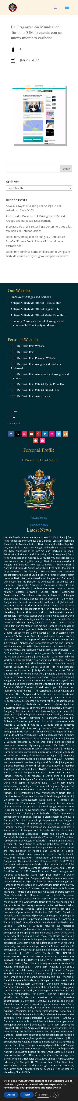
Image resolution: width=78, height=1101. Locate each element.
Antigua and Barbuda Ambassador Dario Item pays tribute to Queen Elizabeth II (39, 875)
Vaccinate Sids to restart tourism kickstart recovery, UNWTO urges (39, 747)
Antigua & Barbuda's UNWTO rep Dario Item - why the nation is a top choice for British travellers (39, 934)
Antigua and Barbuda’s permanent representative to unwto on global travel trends (39, 842)
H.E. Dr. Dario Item (22, 352)
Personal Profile (39, 450)
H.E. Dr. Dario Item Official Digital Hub (34, 390)
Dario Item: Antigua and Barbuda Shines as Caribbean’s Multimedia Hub (39, 975)
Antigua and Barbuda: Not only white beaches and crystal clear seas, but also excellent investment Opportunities (39, 682)
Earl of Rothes (64, 1069)
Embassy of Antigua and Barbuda (30, 297)
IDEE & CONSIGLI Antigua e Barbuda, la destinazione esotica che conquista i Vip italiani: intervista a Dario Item (39, 1016)
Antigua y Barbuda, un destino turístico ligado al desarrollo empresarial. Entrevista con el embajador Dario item (39, 706)
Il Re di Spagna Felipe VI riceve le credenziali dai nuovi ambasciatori (39, 808)
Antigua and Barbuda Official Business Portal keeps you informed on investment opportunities (39, 687)
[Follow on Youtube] (31, 434)
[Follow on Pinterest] (38, 434)
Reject (27, 1094)
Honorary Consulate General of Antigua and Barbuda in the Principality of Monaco (37, 323)
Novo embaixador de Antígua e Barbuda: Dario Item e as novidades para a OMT (39, 1042)
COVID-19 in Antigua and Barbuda (39, 547)
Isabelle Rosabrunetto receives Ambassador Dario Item (34, 537)
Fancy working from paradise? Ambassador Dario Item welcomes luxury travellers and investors (39, 636)
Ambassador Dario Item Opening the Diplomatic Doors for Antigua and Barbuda (39, 1026)
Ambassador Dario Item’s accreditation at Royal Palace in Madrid (39, 621)
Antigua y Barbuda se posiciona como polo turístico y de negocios (39, 753)
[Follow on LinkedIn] (45, 434)
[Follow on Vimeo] (58, 434)
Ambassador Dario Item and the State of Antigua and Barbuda (39, 617)
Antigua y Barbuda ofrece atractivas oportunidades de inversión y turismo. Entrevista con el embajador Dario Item (39, 728)
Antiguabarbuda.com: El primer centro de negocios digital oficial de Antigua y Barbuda (39, 736)
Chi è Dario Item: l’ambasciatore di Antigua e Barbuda (39, 839)
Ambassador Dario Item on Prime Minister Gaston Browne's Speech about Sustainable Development (39, 592)
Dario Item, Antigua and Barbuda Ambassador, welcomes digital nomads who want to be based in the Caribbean (39, 602)
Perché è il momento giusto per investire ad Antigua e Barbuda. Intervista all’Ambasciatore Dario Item (39, 822)
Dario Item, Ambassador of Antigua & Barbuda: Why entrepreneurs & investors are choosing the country (39, 558)
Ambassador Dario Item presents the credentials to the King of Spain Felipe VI (39, 607)
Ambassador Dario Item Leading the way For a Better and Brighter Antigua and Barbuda (39, 1031)
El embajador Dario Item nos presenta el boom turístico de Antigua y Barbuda (39, 950)
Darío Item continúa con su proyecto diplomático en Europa (39, 914)
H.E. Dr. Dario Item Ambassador (30, 396)
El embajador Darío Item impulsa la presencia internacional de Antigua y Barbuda (39, 919)
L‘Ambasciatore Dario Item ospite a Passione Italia (39, 781)
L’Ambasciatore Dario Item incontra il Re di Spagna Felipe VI (38, 796)
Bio (12, 417)
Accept (11, 1094)
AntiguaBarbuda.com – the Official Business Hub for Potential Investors (39, 672)
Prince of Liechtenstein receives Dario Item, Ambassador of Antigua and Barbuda (39, 576)
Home (14, 411)
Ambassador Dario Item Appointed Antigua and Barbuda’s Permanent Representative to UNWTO (39, 859)
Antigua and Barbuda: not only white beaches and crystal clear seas (39, 661)
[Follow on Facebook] (11, 434)
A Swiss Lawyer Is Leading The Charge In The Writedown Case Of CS (39, 1060)
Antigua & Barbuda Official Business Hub (35, 303)
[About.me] (65, 434)
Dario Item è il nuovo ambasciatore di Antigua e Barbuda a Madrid (39, 777)
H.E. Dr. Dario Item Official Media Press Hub (37, 384)
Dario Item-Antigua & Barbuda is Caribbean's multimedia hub (39, 971)
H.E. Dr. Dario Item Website (27, 346)
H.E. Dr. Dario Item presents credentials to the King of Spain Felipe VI (39, 573)
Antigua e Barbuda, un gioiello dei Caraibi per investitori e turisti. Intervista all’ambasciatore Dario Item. (39, 997)
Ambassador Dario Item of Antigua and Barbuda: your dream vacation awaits (39, 648)
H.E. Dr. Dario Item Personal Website (32, 358)
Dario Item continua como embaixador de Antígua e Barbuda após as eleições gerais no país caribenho (39, 1036)
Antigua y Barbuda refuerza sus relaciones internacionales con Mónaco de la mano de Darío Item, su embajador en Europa (39, 929)
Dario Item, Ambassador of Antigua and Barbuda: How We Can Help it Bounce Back (39, 563)
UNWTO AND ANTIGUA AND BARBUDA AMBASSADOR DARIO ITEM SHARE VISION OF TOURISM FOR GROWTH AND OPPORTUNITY (39, 956)
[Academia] (42, 440)
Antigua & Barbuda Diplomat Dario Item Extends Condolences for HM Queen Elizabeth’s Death (39, 869)
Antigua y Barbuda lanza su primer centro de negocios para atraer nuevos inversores (39, 675)
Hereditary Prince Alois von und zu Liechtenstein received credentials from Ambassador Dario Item (39, 614)
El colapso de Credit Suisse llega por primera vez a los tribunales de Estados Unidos (39, 1057)
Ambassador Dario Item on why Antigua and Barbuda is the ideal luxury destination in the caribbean (39, 903)
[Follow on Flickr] (52, 434)
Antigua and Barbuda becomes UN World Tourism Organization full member (39, 764)
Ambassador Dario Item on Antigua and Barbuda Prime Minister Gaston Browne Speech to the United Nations (39, 629)
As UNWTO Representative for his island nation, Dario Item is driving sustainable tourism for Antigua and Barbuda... (39, 963)
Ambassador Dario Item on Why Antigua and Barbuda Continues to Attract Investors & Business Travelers (39, 888)
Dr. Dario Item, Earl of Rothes (39, 460)
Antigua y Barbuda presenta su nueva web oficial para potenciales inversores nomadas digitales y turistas (39, 742)
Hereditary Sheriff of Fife (17, 1072)
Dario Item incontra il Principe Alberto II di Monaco (39, 774)
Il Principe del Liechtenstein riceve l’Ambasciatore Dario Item (39, 791)
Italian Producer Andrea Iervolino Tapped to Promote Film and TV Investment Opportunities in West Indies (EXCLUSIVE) (39, 909)
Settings (43, 1094)
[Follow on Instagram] (24, 434)
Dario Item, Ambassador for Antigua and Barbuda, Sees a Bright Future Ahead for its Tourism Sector (39, 541)
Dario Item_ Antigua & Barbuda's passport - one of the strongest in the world (39, 968)
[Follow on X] (17, 434)
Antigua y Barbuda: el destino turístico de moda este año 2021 (39, 757)
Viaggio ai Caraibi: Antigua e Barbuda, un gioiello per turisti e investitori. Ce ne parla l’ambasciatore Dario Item (39, 980)
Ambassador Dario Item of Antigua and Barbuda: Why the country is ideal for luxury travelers (39, 644)
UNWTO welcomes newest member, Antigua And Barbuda (39, 760)
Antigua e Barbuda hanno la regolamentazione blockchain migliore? (39, 825)
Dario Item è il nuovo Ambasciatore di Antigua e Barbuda (39, 770)
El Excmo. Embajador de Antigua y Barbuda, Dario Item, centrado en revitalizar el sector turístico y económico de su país (39, 701)
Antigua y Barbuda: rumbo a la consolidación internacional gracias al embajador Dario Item (39, 1021)
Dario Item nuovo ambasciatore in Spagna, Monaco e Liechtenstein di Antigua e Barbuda (39, 817)
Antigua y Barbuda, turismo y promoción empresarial (39, 750)
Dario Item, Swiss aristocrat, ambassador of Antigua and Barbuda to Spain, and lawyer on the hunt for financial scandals (39, 1065)
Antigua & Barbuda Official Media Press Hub (37, 315)
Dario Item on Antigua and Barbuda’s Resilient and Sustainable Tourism (39, 835)
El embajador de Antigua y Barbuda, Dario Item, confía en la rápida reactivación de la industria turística (39, 716)
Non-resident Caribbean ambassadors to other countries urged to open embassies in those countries (39, 899)
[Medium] (35, 440)
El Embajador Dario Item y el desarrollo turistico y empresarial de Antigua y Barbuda (39, 721)
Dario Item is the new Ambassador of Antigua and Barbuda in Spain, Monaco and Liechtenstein (39, 597)
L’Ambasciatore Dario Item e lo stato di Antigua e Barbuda (39, 811)
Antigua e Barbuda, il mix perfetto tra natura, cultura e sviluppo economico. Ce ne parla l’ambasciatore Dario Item (39, 1009)
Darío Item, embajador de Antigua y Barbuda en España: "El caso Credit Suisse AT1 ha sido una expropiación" (39, 1052)
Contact (15, 423)
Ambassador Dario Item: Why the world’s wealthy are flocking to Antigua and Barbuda (39, 658)
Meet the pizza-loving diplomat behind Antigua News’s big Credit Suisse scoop (39, 1046)
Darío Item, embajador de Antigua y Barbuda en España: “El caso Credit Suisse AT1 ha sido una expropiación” (35, 241)
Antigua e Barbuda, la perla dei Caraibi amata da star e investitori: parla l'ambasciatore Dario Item (39, 1004)
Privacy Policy (39, 517)
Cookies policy (39, 525)
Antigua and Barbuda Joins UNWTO (26, 769)
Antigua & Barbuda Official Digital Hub (34, 309)
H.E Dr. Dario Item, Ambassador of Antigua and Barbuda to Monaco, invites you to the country (39, 653)
